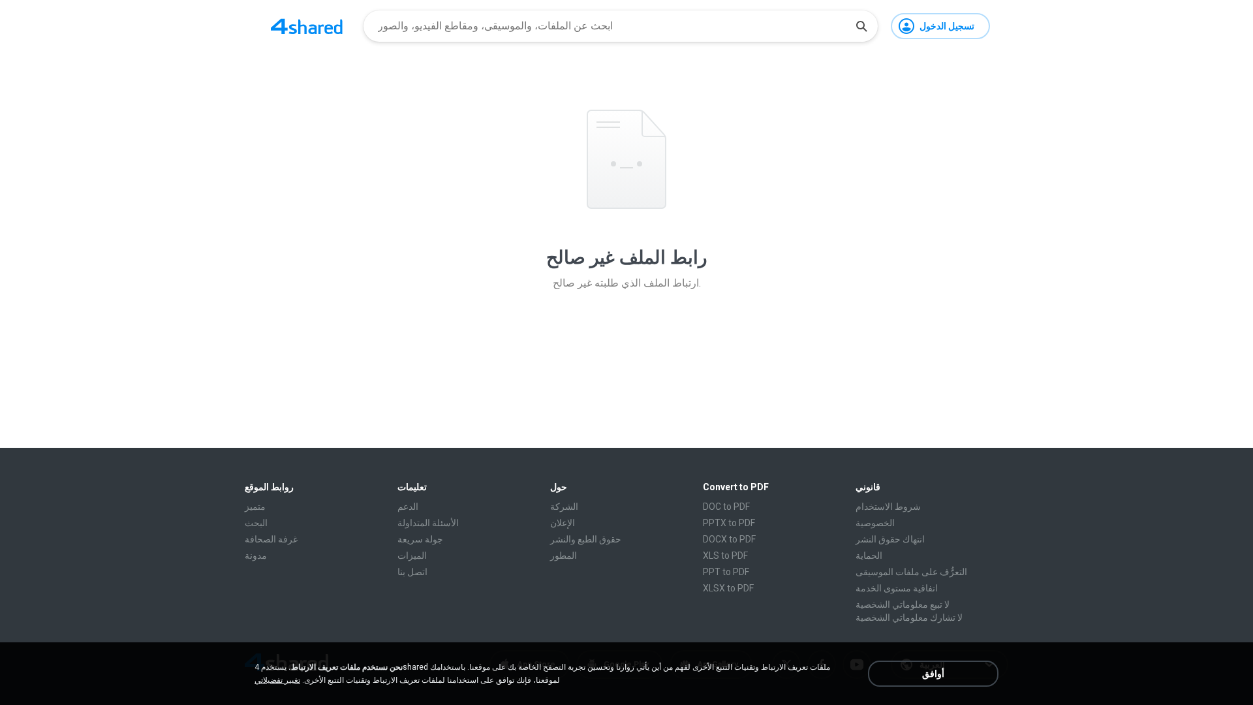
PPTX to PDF (729, 523)
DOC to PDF (726, 506)
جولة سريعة (420, 539)
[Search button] (861, 26)
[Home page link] (307, 26)
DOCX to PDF (729, 539)
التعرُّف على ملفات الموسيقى (911, 572)
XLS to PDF (725, 555)
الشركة (564, 506)
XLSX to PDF (728, 588)
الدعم (407, 506)
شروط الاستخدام (888, 506)
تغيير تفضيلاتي (277, 680)
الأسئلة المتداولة (428, 523)
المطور (563, 555)
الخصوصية (875, 523)
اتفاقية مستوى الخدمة (897, 588)
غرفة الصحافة (271, 539)
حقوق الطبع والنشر (585, 539)
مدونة (256, 555)
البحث (256, 523)
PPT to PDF (726, 572)
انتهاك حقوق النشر (890, 539)
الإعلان (562, 523)
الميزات (412, 555)
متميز (255, 506)
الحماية (869, 555)
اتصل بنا (412, 572)
